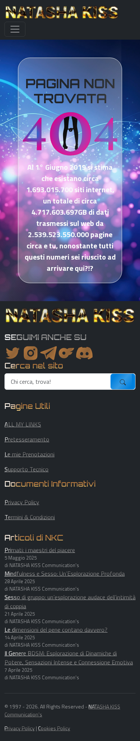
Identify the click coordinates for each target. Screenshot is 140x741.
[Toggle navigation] (14, 29)
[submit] (123, 381)
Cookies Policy (54, 728)
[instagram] (30, 353)
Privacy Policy (21, 501)
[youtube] (84, 353)
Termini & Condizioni (29, 516)
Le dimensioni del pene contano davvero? (56, 629)
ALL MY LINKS (22, 424)
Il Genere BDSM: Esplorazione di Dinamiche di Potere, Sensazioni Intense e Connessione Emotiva (68, 658)
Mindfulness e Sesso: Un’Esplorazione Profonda (64, 573)
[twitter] (12, 353)
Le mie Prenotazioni (29, 454)
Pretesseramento (26, 439)
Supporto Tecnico (26, 469)
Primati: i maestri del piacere (39, 549)
